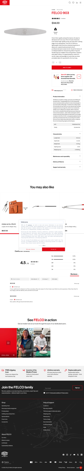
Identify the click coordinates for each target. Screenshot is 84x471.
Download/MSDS (47, 424)
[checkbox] (54, 279)
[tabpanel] (44, 291)
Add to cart (67, 67)
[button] (70, 3)
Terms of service (71, 467)
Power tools (4, 419)
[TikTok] (71, 455)
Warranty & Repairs (47, 408)
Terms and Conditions (55, 393)
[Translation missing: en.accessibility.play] (8, 343)
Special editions (5, 416)
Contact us (45, 405)
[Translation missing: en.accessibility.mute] (13, 355)
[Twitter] (78, 455)
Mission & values (6, 440)
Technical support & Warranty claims (52, 411)
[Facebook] (63, 455)
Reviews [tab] (74, 274)
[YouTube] (74, 455)
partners (30, 225)
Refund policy (46, 416)
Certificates (4, 443)
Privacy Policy (62, 467)
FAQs (44, 427)
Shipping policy (47, 413)
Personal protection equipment (9, 408)
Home (53, 9)
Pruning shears (5, 411)
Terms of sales (46, 419)
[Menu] (80, 3)
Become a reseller (47, 422)
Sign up (77, 388)
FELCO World (9, 467)
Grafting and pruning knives (8, 413)
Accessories (5, 422)
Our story (4, 437)
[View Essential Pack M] (79, 77)
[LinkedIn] (81, 455)
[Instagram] (67, 455)
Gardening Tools (6, 405)
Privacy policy (65, 393)
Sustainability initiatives (7, 445)
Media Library (46, 430)
